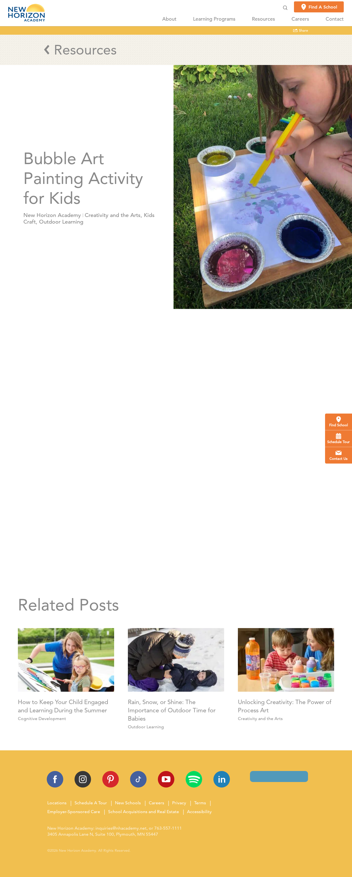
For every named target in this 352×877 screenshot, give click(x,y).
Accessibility (199, 811)
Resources (263, 19)
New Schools (128, 802)
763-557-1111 (168, 828)
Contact (335, 19)
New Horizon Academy (52, 215)
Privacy (179, 802)
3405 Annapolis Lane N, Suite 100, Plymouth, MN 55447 (102, 834)
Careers (300, 19)
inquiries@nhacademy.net (121, 828)
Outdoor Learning (61, 221)
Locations (57, 802)
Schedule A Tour (91, 802)
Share (303, 30)
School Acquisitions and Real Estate (143, 811)
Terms (200, 802)
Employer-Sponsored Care (73, 811)
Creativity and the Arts (113, 215)
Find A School (323, 7)
